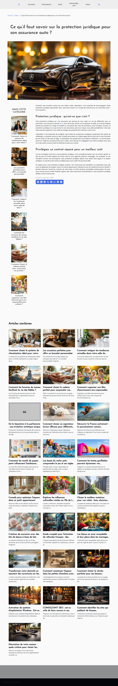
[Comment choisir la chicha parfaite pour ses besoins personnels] (93, 558)
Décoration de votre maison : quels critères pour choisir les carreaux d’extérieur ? (23, 647)
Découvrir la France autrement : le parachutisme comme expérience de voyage (93, 427)
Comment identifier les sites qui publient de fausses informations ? (92, 610)
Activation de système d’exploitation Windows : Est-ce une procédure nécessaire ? (24, 610)
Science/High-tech (74, 4)
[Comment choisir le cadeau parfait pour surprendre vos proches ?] (19, 253)
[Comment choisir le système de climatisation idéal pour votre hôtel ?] (19, 125)
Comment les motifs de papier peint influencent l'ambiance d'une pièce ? (23, 463)
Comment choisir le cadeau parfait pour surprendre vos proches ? (56, 390)
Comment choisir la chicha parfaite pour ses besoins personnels (90, 574)
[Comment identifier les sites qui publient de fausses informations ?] (93, 595)
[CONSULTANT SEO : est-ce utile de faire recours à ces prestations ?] (59, 595)
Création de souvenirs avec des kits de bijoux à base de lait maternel (24, 537)
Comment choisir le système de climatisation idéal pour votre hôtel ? (24, 353)
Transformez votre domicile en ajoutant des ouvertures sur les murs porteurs (24, 574)
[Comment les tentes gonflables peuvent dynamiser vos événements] (93, 448)
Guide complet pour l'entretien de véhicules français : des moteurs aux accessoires (58, 537)
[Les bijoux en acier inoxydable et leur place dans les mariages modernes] (93, 522)
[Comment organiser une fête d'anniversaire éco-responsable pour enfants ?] (19, 284)
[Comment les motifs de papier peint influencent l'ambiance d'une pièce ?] (25, 448)
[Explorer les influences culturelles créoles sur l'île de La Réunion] (59, 485)
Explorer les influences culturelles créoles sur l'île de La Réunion (58, 500)
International (46, 4)
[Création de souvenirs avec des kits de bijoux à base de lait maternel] (25, 522)
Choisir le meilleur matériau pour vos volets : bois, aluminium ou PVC (93, 500)
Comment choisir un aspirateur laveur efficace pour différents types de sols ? (58, 427)
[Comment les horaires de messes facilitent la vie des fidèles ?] (19, 222)
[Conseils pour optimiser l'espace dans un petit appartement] (25, 485)
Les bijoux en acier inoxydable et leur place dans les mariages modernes (92, 537)
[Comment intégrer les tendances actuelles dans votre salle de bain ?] (19, 188)
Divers (88, 4)
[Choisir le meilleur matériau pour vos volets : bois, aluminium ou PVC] (93, 485)
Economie (31, 4)
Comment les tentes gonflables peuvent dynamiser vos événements (92, 463)
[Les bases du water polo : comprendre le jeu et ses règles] (59, 448)
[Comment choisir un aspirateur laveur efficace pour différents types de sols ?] (59, 411)
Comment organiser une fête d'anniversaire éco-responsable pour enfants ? (19, 300)
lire (62, 123)
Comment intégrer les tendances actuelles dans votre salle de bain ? (19, 203)
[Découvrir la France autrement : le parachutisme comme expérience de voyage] (93, 411)
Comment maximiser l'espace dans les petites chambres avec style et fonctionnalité (58, 574)
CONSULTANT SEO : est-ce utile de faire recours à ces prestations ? (57, 610)
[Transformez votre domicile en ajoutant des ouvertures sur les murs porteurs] (25, 558)
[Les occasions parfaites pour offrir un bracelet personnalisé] (19, 156)
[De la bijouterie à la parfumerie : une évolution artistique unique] (25, 411)
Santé (60, 4)
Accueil (10, 15)
